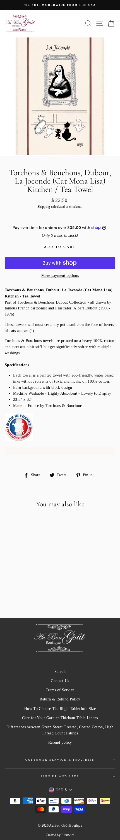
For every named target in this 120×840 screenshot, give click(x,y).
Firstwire (67, 835)
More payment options (60, 276)
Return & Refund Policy (60, 699)
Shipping (43, 207)
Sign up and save (60, 776)
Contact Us (60, 681)
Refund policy (60, 742)
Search (60, 672)
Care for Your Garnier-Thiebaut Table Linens (60, 718)
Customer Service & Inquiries (60, 759)
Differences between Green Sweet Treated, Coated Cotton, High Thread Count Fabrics (59, 730)
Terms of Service (60, 690)
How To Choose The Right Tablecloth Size (60, 709)
